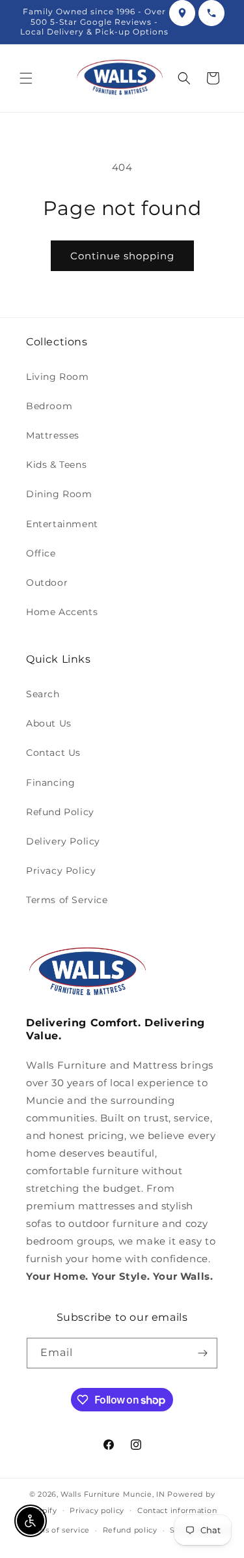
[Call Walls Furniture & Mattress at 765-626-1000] (211, 13)
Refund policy (130, 1530)
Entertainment (62, 524)
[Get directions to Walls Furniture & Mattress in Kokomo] (182, 13)
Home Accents (62, 612)
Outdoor (47, 582)
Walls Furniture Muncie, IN (113, 1494)
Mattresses (52, 435)
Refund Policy (60, 812)
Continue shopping (122, 256)
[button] (26, 78)
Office (41, 553)
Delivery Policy (63, 841)
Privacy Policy (61, 870)
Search (43, 694)
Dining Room (59, 494)
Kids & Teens (56, 464)
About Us (49, 723)
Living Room (57, 376)
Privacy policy (97, 1510)
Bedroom (49, 406)
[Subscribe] (202, 1353)
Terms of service (57, 1530)
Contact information (177, 1510)
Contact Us (53, 752)
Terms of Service (67, 900)
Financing (50, 782)
